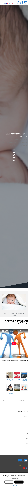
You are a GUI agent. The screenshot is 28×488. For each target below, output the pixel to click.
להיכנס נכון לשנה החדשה (10, 380)
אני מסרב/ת (9, 482)
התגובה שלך (25, 416)
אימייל (26, 438)
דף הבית (26, 317)
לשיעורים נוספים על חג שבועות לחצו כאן (20, 369)
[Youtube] (24, 468)
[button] (14, 149)
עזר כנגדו (18, 379)
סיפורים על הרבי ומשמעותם (10, 392)
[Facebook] (26, 468)
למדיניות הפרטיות (14, 485)
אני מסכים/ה (18, 482)
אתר (27, 443)
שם (27, 433)
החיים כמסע (18, 391)
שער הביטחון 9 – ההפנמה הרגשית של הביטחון (24, 381)
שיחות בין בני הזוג (24, 391)
